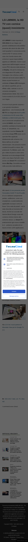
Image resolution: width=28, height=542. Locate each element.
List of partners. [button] (9, 278)
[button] (14, 268)
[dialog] (14, 271)
